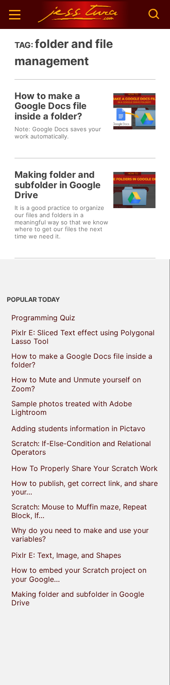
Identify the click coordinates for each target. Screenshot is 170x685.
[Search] (154, 14)
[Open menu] (14, 14)
